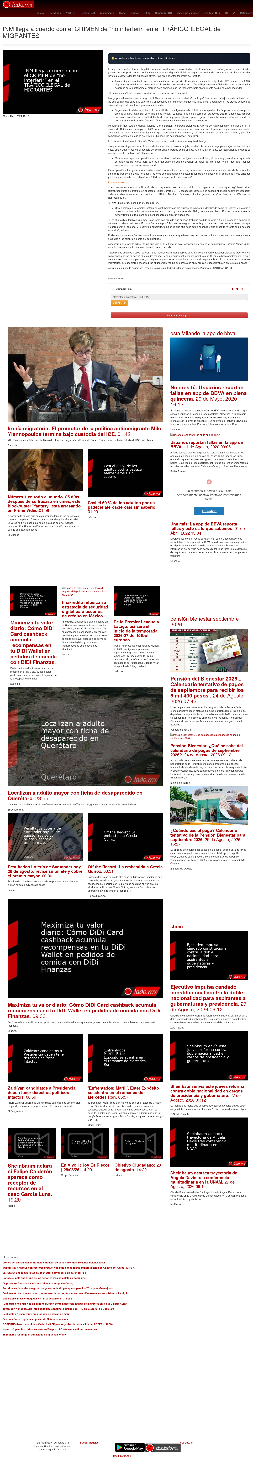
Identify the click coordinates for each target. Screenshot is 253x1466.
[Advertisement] (85, 562)
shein (176, 926)
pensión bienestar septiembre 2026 (204, 621)
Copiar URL (119, 302)
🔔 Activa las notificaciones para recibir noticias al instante (143, 58)
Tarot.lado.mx (185, 1442)
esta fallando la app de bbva (202, 333)
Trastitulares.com (122, 1455)
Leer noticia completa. (179, 315)
